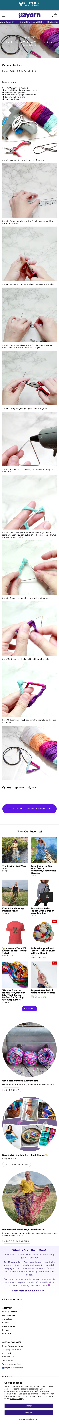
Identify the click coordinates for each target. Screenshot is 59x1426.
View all (29, 1009)
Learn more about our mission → (29, 1290)
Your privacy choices (11, 1364)
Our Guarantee (8, 1315)
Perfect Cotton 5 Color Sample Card (19, 71)
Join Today (11, 1090)
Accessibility (7, 1353)
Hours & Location (9, 1312)
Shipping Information (11, 1349)
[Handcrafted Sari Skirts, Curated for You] (29, 1198)
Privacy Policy (16, 1398)
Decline (28, 1413)
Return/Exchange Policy (12, 1346)
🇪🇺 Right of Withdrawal (12, 1368)
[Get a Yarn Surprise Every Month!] (29, 1049)
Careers (5, 1323)
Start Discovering (17, 1241)
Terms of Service (9, 1360)
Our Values (7, 1319)
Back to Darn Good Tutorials (31, 809)
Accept (29, 1406)
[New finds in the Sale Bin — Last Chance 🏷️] (29, 1124)
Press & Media (8, 1326)
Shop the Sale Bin (16, 1164)
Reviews (5, 1330)
